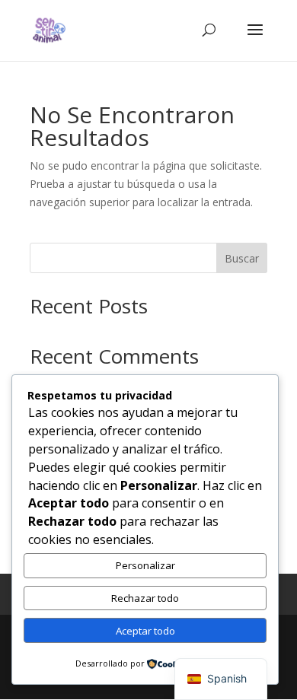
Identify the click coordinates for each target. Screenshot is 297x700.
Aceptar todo (145, 631)
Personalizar (145, 565)
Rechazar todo (145, 598)
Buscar (242, 258)
